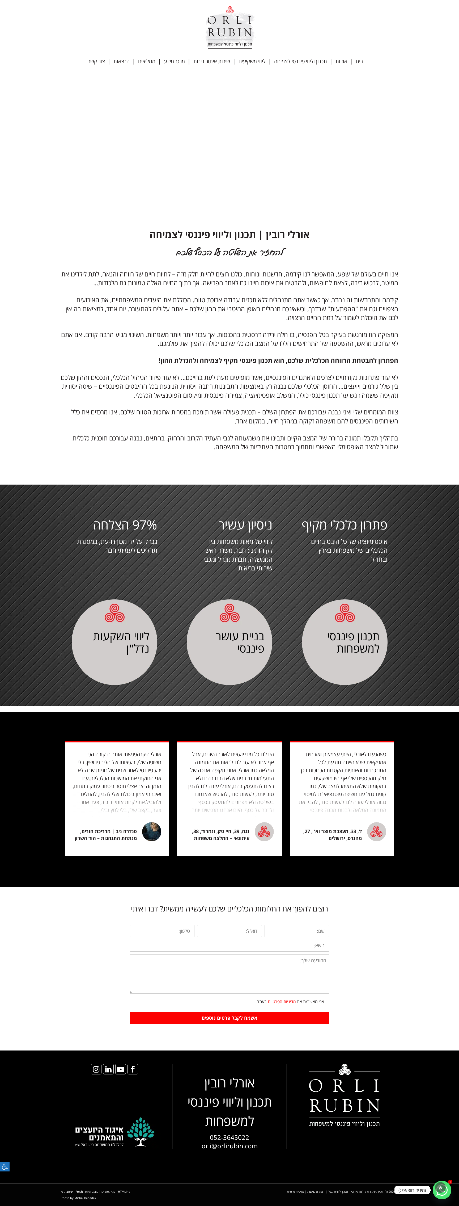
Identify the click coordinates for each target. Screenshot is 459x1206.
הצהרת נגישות (316, 1192)
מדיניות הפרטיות (282, 1002)
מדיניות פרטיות (295, 1192)
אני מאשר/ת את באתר (290, 1002)
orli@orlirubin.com (230, 1145)
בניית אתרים (108, 1192)
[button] (5, 1166)
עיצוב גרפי (67, 1192)
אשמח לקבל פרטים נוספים (229, 1018)
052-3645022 (229, 1137)
